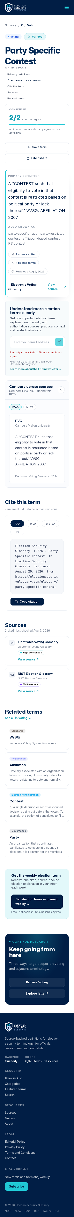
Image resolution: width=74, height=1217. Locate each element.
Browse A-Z (13, 1078)
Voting (14, 36)
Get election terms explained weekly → (36, 901)
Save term (39, 147)
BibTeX (50, 523)
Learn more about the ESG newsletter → (35, 369)
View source (57, 287)
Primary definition (18, 74)
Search (10, 1094)
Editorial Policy (15, 1141)
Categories (12, 1083)
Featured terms (16, 1089)
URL (17, 532)
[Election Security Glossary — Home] (16, 7)
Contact (10, 1158)
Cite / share (39, 158)
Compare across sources (24, 80)
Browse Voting (37, 982)
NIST (29, 407)
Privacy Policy (14, 1147)
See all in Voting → (18, 718)
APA (17, 523)
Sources (12, 92)
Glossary (11, 25)
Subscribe (16, 1186)
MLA (33, 523)
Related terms (16, 98)
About (9, 1123)
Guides (10, 1118)
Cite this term (15, 86)
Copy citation (29, 601)
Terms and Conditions (20, 1152)
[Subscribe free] (59, 342)
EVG (15, 407)
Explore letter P (37, 993)
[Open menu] (66, 7)
